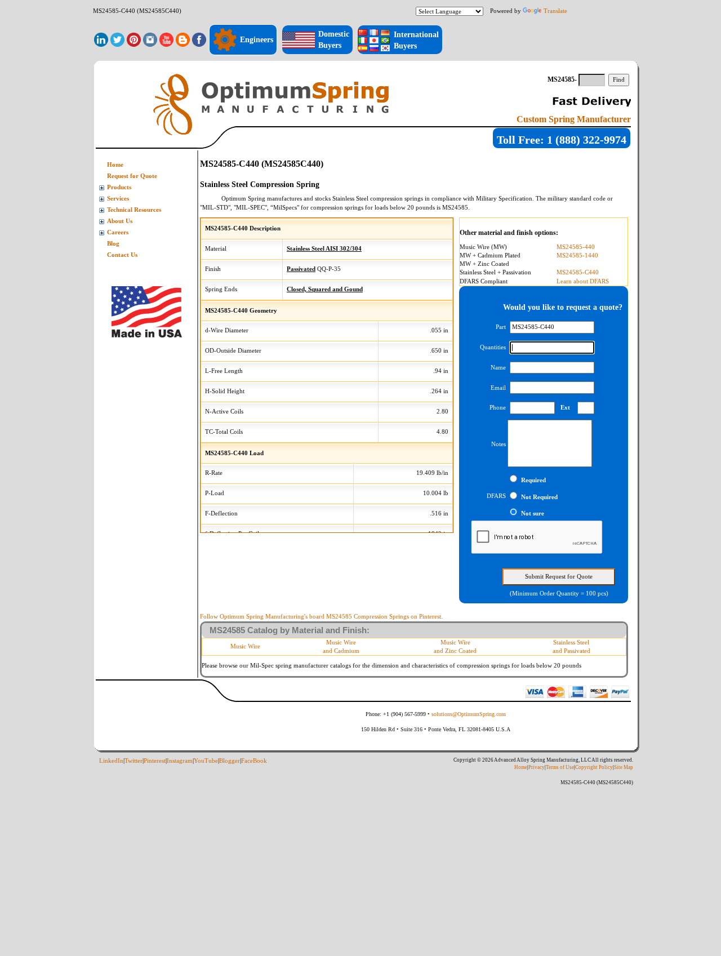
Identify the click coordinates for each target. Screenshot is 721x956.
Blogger (229, 761)
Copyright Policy (594, 767)
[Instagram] (150, 38)
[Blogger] (183, 38)
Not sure (532, 513)
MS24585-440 (576, 247)
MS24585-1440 (577, 255)
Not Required (539, 497)
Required (533, 480)
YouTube (206, 761)
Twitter (133, 761)
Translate (555, 10)
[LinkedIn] (101, 38)
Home (115, 165)
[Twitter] (117, 38)
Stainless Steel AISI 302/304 (324, 249)
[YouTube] (166, 38)
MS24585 (455, 207)
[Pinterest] (134, 38)
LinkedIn (111, 761)
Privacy (536, 767)
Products (119, 187)
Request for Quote (132, 176)
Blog (113, 244)
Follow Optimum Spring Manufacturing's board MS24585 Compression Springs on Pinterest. (321, 616)
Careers (117, 232)
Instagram (180, 761)
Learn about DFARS (583, 281)
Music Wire (245, 646)
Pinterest (155, 761)
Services (118, 198)
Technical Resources (134, 210)
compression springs (396, 198)
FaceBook (254, 761)
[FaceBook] (199, 38)
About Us (119, 221)
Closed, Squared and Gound (325, 289)
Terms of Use (560, 767)
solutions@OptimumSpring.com (468, 714)
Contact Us (122, 255)
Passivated (301, 269)
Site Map (623, 767)
